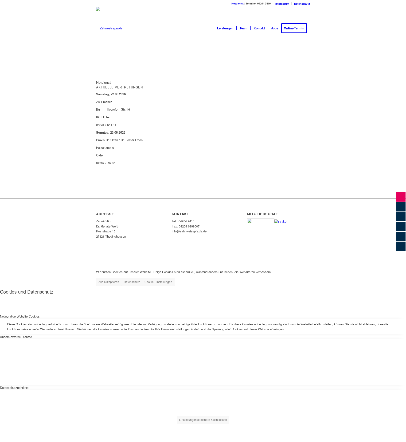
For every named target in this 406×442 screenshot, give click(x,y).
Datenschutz (302, 3)
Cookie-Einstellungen (158, 282)
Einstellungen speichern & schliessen (203, 420)
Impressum (282, 3)
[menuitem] (282, 3)
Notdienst (237, 3)
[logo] (109, 28)
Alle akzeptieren (108, 282)
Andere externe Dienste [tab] (16, 336)
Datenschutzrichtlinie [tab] (14, 387)
